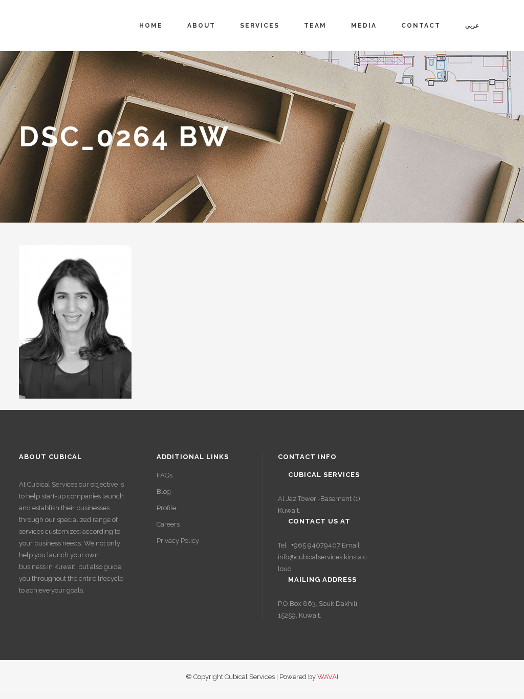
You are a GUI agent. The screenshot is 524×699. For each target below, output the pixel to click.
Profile (166, 508)
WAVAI (327, 677)
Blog (164, 491)
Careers (168, 524)
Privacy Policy (178, 540)
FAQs (164, 475)
